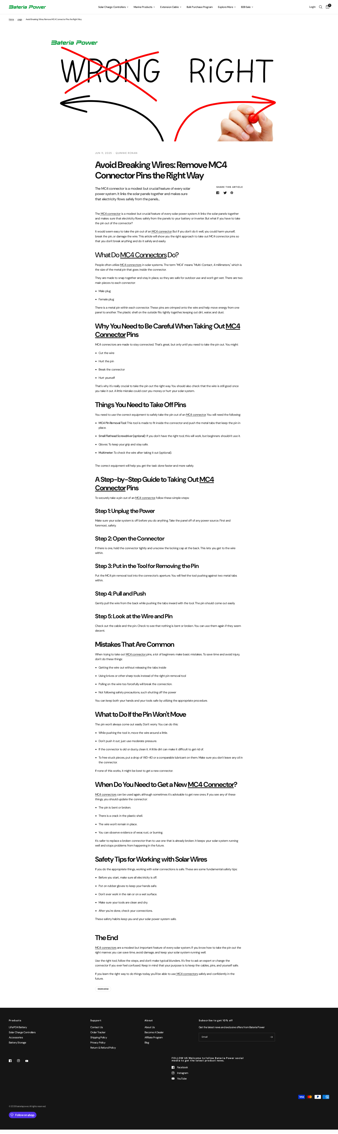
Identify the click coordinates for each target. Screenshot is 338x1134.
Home (11, 19)
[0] (326, 7)
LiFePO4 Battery (18, 1027)
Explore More (225, 7)
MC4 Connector (211, 784)
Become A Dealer (154, 1032)
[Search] (320, 7)
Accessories (16, 1037)
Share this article (229, 187)
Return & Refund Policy (103, 1047)
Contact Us (96, 1027)
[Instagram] (21, 1061)
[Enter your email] (271, 1037)
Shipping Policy (98, 1037)
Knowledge (103, 989)
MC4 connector (110, 214)
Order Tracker (98, 1032)
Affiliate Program (154, 1037)
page (20, 19)
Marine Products (143, 7)
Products (15, 1020)
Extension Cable (169, 7)
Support (96, 1020)
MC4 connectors (130, 265)
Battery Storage (17, 1042)
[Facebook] (13, 1061)
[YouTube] (29, 1061)
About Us (150, 1027)
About (149, 1020)
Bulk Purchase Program (200, 7)
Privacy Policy (97, 1042)
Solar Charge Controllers (112, 7)
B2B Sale (246, 7)
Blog (147, 1042)
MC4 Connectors (143, 254)
